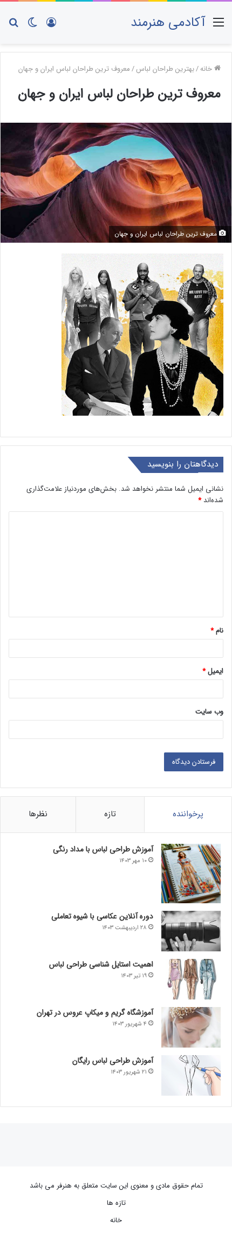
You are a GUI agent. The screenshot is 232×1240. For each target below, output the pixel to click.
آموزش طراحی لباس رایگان (112, 1060)
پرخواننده (188, 814)
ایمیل (212, 671)
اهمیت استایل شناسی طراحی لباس (101, 964)
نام (216, 630)
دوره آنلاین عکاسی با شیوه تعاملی (102, 916)
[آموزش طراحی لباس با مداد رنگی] (191, 873)
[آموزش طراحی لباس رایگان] (191, 1075)
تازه (110, 814)
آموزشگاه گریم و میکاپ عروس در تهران (95, 1012)
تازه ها (116, 1203)
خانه (207, 69)
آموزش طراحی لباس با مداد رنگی (103, 849)
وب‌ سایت (209, 711)
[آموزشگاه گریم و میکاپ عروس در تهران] (191, 1027)
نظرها (38, 814)
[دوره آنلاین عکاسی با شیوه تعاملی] (191, 931)
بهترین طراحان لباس (165, 69)
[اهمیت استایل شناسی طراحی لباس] (191, 979)
